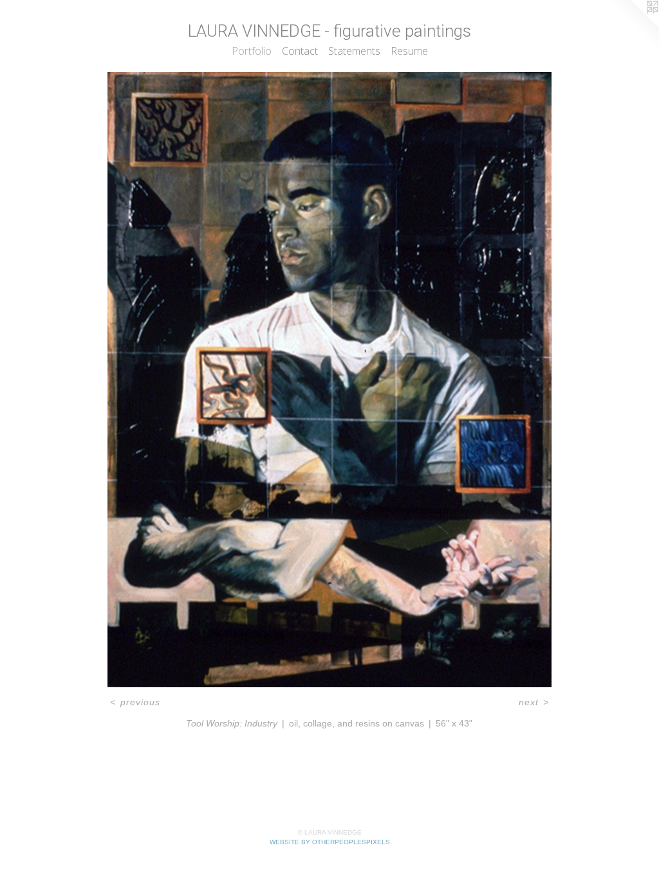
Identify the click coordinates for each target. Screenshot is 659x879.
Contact (300, 51)
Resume (409, 51)
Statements (354, 51)
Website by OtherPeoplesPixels (330, 842)
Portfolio (252, 51)
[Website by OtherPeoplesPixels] (633, 25)
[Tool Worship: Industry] (329, 379)
